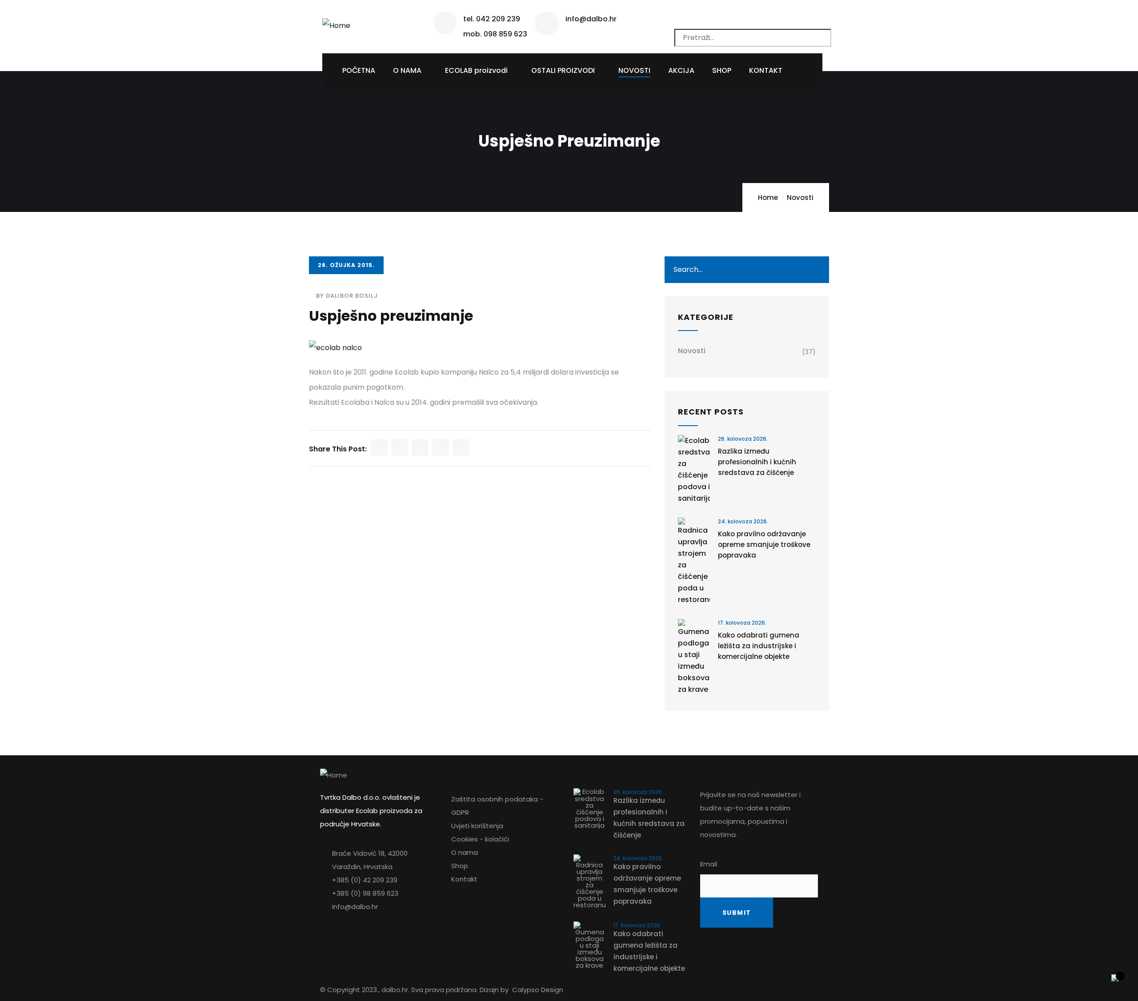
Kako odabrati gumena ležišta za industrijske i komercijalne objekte (758, 645)
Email (708, 864)
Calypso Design (537, 989)
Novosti (800, 197)
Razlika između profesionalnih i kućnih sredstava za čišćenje (757, 462)
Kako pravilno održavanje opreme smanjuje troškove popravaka (764, 544)
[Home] (336, 22)
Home (768, 197)
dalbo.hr (394, 989)
